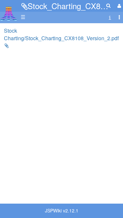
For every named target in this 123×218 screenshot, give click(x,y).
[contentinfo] (110, 17)
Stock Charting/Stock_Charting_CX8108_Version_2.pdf (61, 34)
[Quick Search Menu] (108, 5)
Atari (8, 13)
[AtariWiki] (8, 11)
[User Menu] (118, 5)
